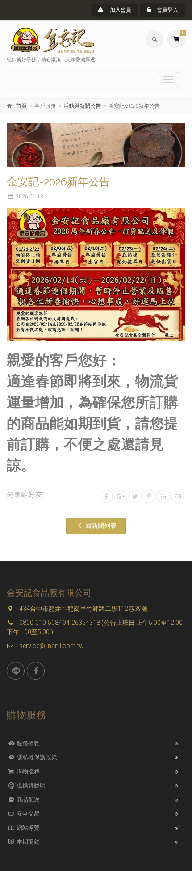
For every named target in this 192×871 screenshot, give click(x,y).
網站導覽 (27, 828)
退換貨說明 (30, 785)
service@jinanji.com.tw (51, 645)
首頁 (21, 106)
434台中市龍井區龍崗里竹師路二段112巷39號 (83, 608)
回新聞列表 (100, 525)
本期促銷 (27, 841)
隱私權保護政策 (36, 757)
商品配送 (27, 799)
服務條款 (27, 743)
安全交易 (27, 813)
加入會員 (120, 10)
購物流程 (27, 771)
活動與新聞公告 (82, 106)
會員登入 (166, 10)
